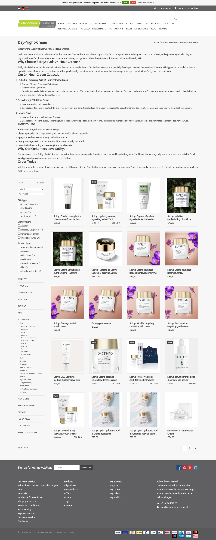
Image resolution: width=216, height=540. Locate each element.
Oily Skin (26, 208)
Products (85, 23)
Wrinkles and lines (30, 238)
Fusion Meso (99, 28)
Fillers (24, 267)
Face (177, 43)
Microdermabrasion (30, 271)
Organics (23, 364)
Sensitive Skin (28, 216)
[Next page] (195, 448)
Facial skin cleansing (28, 327)
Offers (67, 493)
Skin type (72, 23)
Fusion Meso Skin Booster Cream (180, 432)
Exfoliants (24, 329)
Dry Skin (25, 212)
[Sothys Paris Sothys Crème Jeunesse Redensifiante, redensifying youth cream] (143, 248)
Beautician (23, 493)
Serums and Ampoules (31, 247)
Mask (23, 332)
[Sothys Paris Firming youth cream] (105, 302)
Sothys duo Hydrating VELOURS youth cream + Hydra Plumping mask (65, 432)
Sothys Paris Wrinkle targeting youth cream (178, 325)
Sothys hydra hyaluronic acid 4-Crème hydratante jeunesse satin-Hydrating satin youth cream (106, 432)
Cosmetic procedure (30, 263)
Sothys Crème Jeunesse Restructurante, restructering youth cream (180, 271)
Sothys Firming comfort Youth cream (65, 325)
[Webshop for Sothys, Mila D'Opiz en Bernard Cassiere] (37, 24)
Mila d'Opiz (170, 23)
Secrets (23, 361)
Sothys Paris (153, 23)
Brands (163, 28)
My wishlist (115, 497)
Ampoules (24, 351)
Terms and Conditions (28, 505)
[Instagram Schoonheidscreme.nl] (195, 467)
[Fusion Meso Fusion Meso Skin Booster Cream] (181, 409)
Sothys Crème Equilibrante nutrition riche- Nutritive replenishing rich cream (67, 271)
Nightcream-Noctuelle (29, 338)
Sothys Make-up (26, 383)
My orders (115, 489)
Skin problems (102, 23)
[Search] (174, 19)
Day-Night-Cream (189, 43)
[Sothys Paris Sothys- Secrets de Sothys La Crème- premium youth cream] (105, 248)
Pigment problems (30, 234)
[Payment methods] (117, 532)
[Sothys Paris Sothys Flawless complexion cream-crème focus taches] (67, 195)
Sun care (23, 370)
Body (21, 358)
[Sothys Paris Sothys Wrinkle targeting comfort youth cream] (143, 302)
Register (114, 485)
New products (71, 489)
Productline (24, 386)
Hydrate (24, 346)
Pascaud (85, 28)
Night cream (27, 255)
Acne (24, 226)
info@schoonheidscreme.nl (174, 507)
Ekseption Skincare (137, 28)
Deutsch (23, 8)
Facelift (25, 259)
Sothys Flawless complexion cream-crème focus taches (67, 218)
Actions (130, 23)
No (133, 3)
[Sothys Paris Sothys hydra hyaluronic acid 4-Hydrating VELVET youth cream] (143, 409)
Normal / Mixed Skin (31, 204)
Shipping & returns (27, 501)
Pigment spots (25, 379)
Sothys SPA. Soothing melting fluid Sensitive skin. (67, 378)
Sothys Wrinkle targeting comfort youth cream (142, 325)
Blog (153, 28)
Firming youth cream (101, 323)
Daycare (24, 335)
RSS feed (68, 505)
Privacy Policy (24, 509)
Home (61, 23)
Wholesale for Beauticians (31, 497)
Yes (125, 3)
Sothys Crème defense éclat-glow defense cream (104, 378)
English (27, 8)
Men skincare (25, 367)
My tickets (115, 493)
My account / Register (188, 8)
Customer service (26, 517)
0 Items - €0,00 (164, 8)
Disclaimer (23, 521)
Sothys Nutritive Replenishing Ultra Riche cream (179, 218)
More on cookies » (146, 3)
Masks (24, 251)
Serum (23, 349)
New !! (140, 23)
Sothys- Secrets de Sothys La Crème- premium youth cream (104, 271)
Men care (117, 23)
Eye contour (25, 343)
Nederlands (19, 8)
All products (70, 485)
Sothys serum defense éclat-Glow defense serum (181, 378)
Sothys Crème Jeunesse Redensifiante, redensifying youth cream (143, 271)
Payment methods (27, 513)
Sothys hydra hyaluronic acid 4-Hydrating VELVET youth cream (143, 432)
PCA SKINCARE (116, 28)
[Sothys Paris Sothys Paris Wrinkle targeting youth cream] (181, 302)
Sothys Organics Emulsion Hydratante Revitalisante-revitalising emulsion (142, 218)
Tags (66, 501)
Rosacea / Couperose (31, 230)
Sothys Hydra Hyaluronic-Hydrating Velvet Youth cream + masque (104, 218)
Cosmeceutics (26, 354)
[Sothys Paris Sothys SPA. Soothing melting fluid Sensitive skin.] (67, 356)
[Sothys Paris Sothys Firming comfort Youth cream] (67, 302)
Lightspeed (70, 532)
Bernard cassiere (67, 28)
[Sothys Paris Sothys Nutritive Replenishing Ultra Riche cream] (181, 195)
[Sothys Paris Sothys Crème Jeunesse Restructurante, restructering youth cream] (181, 248)
